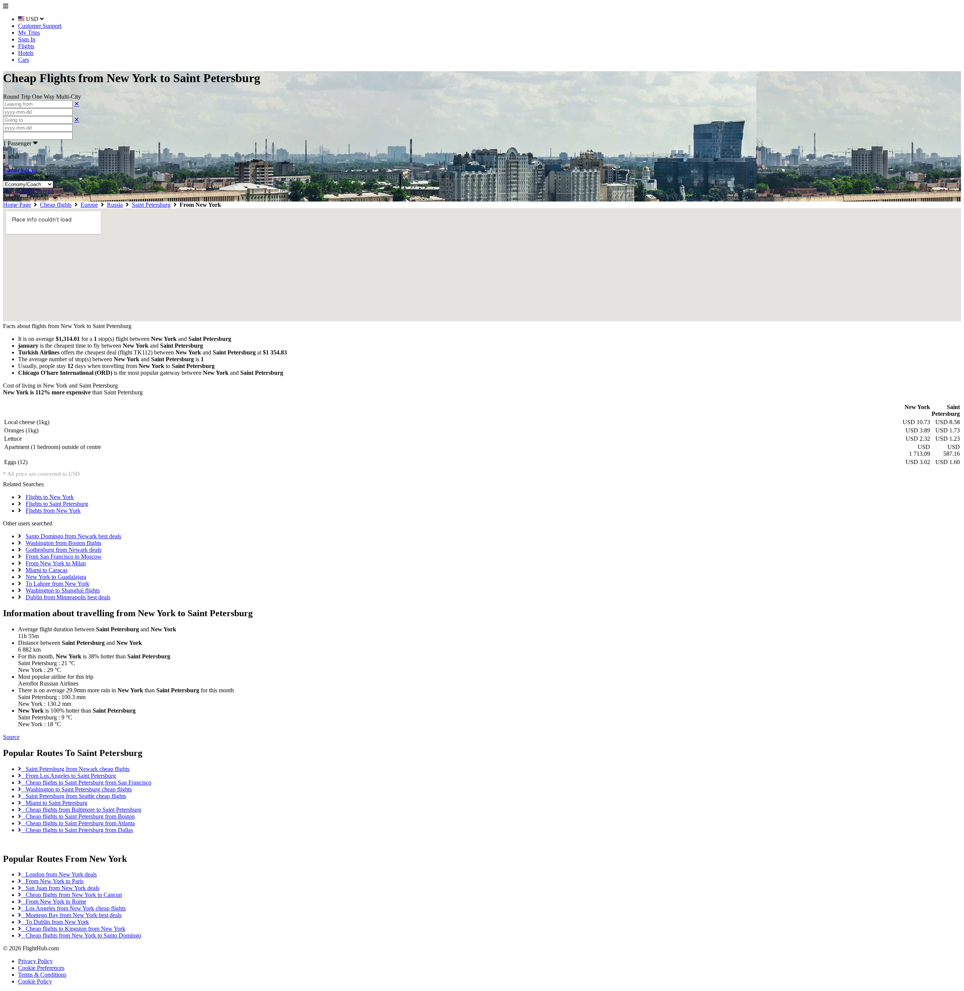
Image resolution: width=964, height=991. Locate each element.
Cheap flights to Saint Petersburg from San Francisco (86, 782)
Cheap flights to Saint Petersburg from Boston (78, 816)
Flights (26, 46)
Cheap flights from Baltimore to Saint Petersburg (81, 809)
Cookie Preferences (41, 968)
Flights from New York (53, 510)
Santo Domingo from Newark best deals (73, 536)
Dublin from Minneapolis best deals (68, 597)
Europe (89, 205)
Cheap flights (56, 205)
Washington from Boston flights (63, 543)
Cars (23, 59)
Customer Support (39, 26)
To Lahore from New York (57, 583)
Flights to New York (50, 497)
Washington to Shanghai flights (63, 590)
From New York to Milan (56, 563)
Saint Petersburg (151, 205)
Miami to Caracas (46, 570)
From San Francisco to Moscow (64, 556)
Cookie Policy (35, 981)
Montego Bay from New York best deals (71, 915)
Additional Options (28, 198)
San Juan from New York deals (60, 888)
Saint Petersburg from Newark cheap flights (75, 769)
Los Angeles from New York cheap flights (73, 908)
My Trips (29, 32)
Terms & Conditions (42, 974)
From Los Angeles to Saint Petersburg (68, 776)
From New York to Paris (52, 881)
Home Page (17, 205)
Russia (115, 205)
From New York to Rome (53, 901)
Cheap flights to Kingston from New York (73, 928)
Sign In (26, 39)
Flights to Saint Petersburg (57, 504)
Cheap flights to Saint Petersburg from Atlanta (78, 823)
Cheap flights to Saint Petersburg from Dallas (77, 830)
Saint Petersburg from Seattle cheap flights (73, 796)
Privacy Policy (35, 961)
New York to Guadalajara (56, 577)
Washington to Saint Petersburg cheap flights (76, 789)
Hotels (26, 53)
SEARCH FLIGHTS (28, 191)
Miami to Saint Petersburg (54, 803)
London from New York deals (59, 874)
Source (11, 737)
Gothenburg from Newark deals (63, 550)
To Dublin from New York (55, 922)
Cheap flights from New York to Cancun (71, 895)
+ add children (20, 170)
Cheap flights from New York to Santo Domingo (81, 935)
